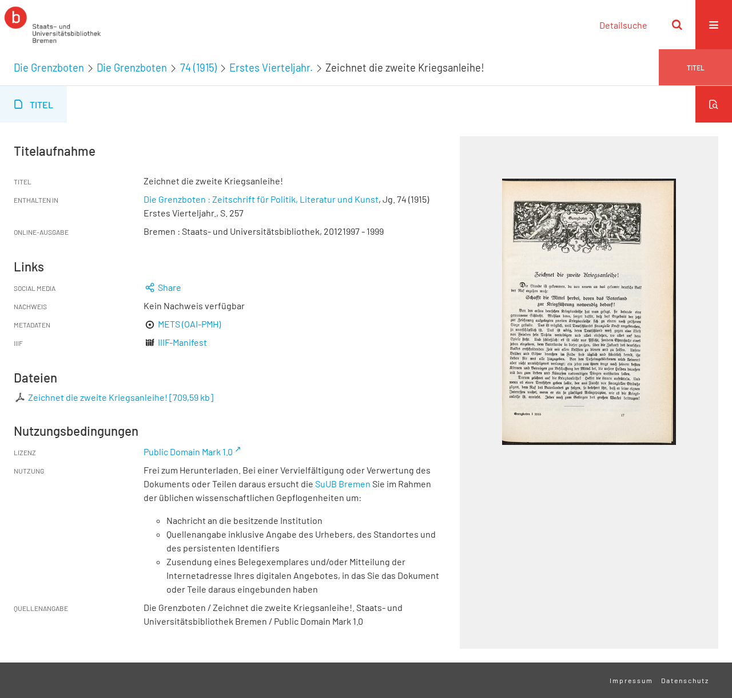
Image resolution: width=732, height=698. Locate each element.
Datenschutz (685, 680)
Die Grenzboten (49, 67)
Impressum (631, 680)
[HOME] (52, 24)
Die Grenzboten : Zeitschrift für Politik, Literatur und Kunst (261, 199)
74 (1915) (198, 67)
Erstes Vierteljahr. (271, 67)
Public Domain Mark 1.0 (188, 451)
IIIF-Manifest (182, 342)
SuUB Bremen (343, 483)
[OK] (677, 24)
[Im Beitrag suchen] (713, 104)
